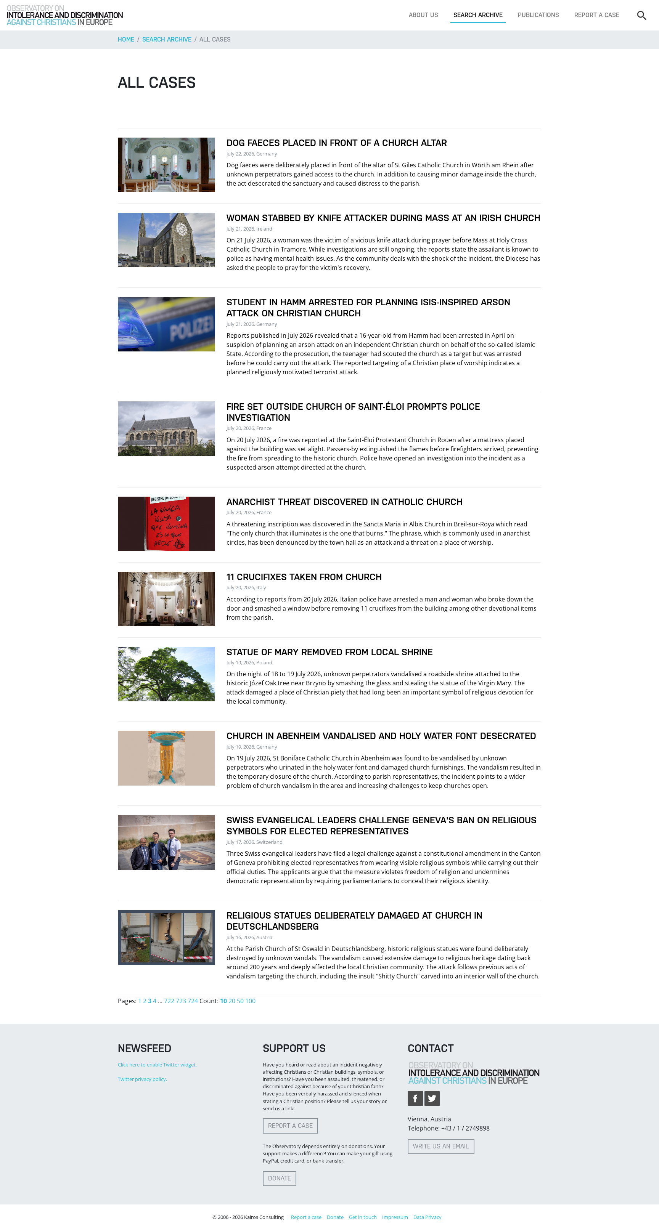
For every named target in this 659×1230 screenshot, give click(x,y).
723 (181, 1001)
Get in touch (363, 1217)
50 (240, 1001)
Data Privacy (427, 1217)
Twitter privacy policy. (142, 1079)
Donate (279, 1178)
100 (250, 1001)
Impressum (395, 1217)
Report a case (596, 15)
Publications (538, 15)
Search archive (478, 15)
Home (126, 39)
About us (423, 15)
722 (169, 1001)
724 (193, 1001)
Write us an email (441, 1146)
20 (231, 1001)
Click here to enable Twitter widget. (157, 1064)
